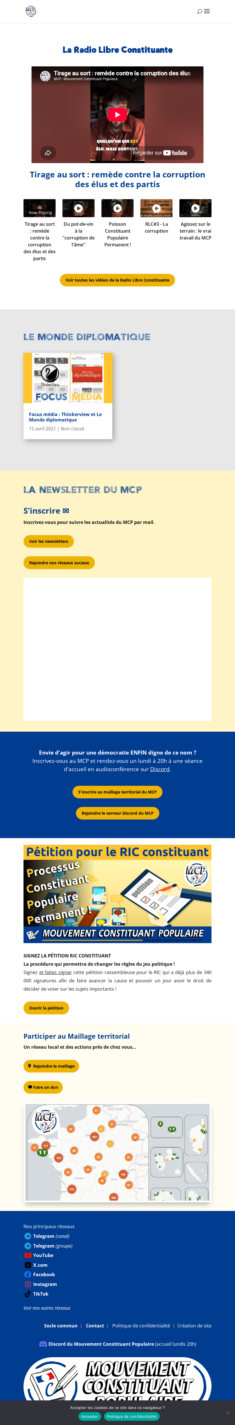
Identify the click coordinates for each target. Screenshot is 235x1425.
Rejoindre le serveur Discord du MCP (118, 813)
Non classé (72, 428)
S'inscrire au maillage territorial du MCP (117, 792)
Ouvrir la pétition (46, 1008)
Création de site (194, 1326)
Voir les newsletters (48, 541)
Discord (160, 769)
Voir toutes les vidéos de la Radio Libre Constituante (117, 280)
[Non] (228, 1413)
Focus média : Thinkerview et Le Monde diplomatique (65, 417)
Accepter (89, 1416)
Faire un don (45, 1087)
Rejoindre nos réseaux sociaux (59, 562)
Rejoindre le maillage (54, 1066)
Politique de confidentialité (141, 1326)
